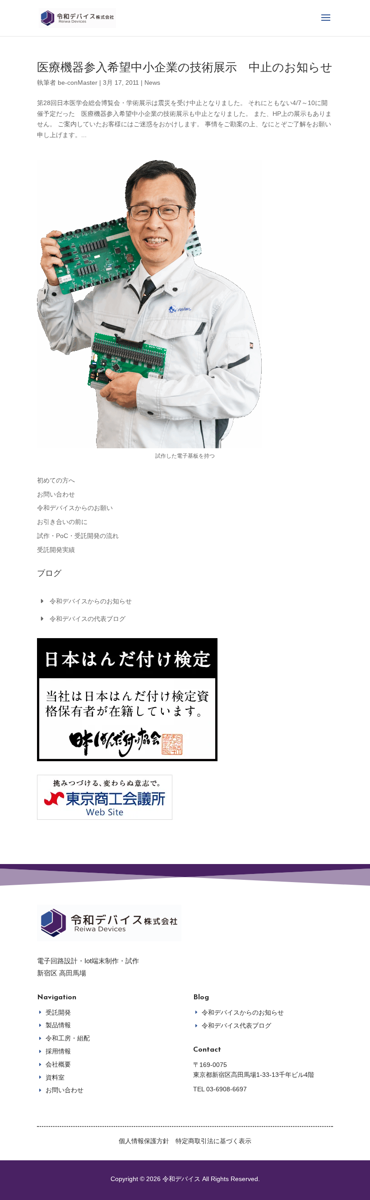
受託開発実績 (56, 549)
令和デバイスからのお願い (75, 507)
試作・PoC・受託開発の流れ (78, 535)
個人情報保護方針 (144, 1141)
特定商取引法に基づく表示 (213, 1141)
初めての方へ (56, 480)
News (152, 82)
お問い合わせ (56, 494)
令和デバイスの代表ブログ (87, 618)
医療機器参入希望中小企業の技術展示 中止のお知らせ (185, 67)
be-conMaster (77, 82)
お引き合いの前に (62, 521)
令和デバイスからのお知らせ (91, 601)
